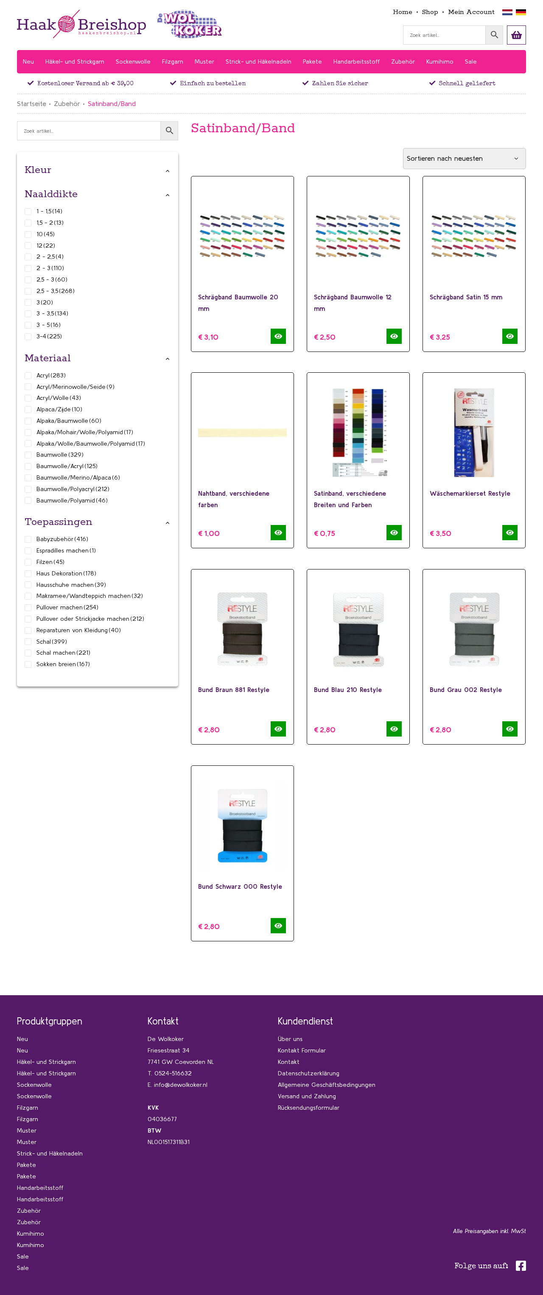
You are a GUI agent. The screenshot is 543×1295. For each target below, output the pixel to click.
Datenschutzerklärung (308, 1073)
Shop (430, 12)
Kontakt (288, 1061)
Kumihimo (30, 1233)
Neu (22, 1038)
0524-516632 (173, 1073)
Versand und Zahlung (307, 1096)
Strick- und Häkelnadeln (50, 1153)
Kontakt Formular (302, 1050)
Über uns (290, 1038)
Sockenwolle (34, 1084)
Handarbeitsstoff (40, 1187)
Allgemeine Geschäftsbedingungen (326, 1084)
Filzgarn (27, 1107)
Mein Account (471, 12)
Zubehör (67, 103)
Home (402, 12)
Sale (23, 1256)
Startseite (31, 103)
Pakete (26, 1164)
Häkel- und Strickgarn (46, 1061)
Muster (26, 1130)
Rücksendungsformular (308, 1107)
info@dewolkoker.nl (180, 1084)
